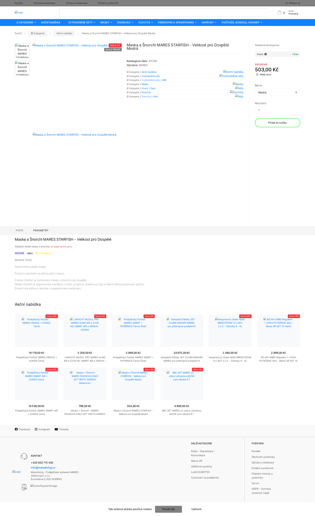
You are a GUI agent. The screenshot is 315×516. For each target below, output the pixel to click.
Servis (255, 483)
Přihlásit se (294, 3)
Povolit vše (168, 509)
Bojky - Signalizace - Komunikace (203, 453)
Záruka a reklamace (76, 3)
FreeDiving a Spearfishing (176, 22)
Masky (104, 22)
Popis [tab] (19, 230)
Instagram (44, 429)
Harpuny (208, 22)
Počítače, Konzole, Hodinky (241, 22)
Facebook (24, 429)
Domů (18, 33)
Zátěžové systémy (201, 466)
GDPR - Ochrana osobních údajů (261, 490)
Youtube (64, 429)
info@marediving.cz (43, 467)
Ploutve (144, 22)
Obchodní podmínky (44, 3)
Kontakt (19, 3)
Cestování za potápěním (205, 477)
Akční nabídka (50, 22)
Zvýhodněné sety (80, 22)
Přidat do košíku (277, 122)
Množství (260, 103)
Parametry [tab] (40, 230)
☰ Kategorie (24, 22)
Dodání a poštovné (108, 3)
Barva (258, 85)
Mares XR (196, 460)
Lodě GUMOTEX (200, 472)
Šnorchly (124, 22)
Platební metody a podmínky (262, 475)
